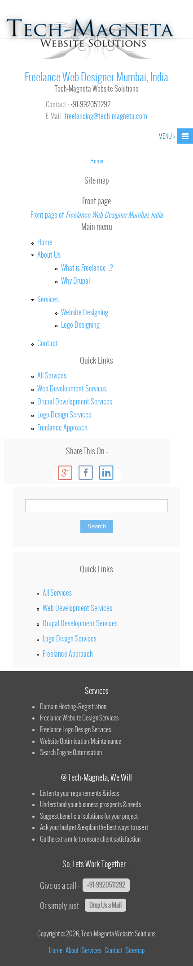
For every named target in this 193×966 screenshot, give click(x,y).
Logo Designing (80, 324)
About (72, 950)
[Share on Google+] (65, 472)
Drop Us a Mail (105, 904)
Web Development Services (72, 388)
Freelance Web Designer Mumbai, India (96, 77)
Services (48, 299)
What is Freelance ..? (87, 267)
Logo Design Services (64, 414)
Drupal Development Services (74, 401)
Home (45, 242)
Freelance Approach (62, 427)
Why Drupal (75, 280)
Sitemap (135, 950)
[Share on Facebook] (86, 472)
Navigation (185, 136)
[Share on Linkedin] (106, 472)
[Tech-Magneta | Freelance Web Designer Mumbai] (96, 59)
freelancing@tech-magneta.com (106, 116)
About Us (49, 254)
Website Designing (84, 312)
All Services (51, 375)
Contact (47, 343)
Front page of (97, 215)
